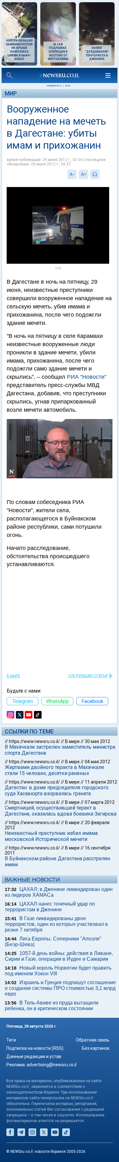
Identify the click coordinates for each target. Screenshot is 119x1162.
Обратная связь (92, 1040)
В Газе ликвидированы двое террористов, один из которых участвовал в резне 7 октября (56, 924)
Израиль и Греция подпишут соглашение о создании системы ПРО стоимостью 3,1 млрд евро (60, 988)
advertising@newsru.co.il (51, 1064)
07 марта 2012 (100, 802)
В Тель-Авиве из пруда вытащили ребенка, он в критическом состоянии (51, 1005)
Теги (11, 1040)
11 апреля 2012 (101, 781)
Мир (11, 93)
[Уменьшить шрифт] (72, 174)
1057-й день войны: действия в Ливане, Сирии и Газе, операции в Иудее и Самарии (59, 956)
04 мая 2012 (97, 761)
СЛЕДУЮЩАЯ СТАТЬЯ (88, 676)
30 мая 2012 (97, 741)
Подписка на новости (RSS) (34, 1048)
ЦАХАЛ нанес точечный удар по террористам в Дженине (50, 906)
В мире (13, 676)
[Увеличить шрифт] (83, 174)
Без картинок (95, 1048)
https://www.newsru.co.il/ (34, 741)
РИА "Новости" (86, 377)
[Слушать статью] (101, 174)
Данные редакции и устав (33, 1056)
